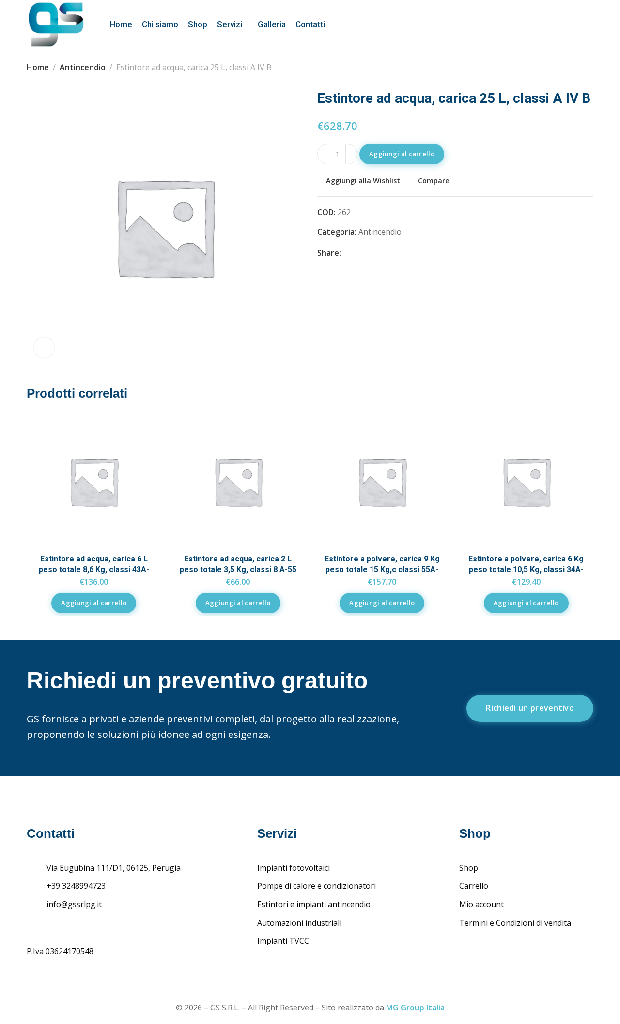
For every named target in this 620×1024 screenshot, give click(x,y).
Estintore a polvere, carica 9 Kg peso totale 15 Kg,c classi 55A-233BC (382, 569)
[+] (351, 154)
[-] (323, 154)
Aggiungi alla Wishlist (363, 180)
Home (38, 67)
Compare (434, 180)
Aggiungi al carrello (401, 153)
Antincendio (83, 67)
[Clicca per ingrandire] (44, 347)
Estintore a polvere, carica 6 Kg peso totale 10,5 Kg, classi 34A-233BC (526, 569)
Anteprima (144, 477)
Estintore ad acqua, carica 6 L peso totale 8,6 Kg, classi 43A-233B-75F (94, 569)
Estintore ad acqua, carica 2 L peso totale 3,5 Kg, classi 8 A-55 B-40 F (238, 569)
